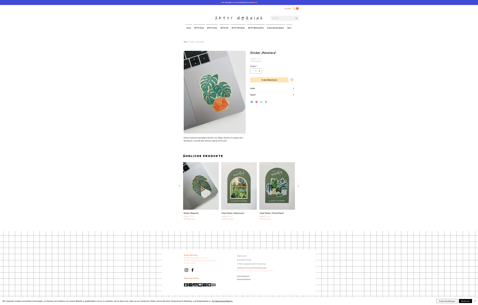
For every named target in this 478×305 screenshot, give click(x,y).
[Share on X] (266, 101)
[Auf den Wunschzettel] (291, 79)
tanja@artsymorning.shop (254, 264)
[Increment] (259, 71)
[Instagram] (186, 270)
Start (185, 41)
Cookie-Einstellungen (447, 301)
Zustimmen (465, 301)
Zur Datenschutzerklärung (222, 301)
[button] (296, 8)
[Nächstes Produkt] (298, 185)
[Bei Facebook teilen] (251, 101)
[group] (239, 192)
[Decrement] (252, 71)
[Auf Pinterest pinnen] (256, 101)
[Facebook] (192, 270)
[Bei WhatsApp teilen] (261, 101)
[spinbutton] (256, 71)
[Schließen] (475, 301)
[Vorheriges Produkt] (179, 185)
